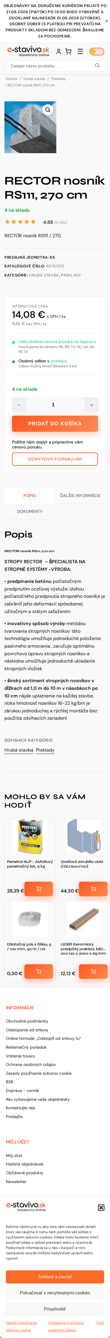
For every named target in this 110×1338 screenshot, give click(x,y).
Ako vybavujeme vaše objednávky (38, 1099)
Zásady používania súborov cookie (39, 1073)
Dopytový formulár (55, 459)
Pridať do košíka (55, 423)
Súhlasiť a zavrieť (55, 1276)
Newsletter (16, 1181)
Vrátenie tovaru (20, 1056)
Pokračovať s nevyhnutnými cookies (55, 1292)
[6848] (38, 971)
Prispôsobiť (55, 1308)
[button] (101, 1208)
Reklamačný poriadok (26, 1047)
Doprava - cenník (22, 1090)
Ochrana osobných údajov (31, 1064)
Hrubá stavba (34, 78)
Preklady (58, 78)
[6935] (38, 889)
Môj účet (14, 1155)
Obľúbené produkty (24, 1172)
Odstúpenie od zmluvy (27, 1029)
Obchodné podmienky (27, 1021)
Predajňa (14, 1116)
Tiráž (100, 1322)
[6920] (93, 889)
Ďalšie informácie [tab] (80, 495)
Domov (11, 78)
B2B (9, 1081)
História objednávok (24, 1164)
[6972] (93, 971)
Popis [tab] (29, 495)
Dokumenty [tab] (30, 511)
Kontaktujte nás (20, 1107)
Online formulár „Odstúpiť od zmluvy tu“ (43, 1038)
